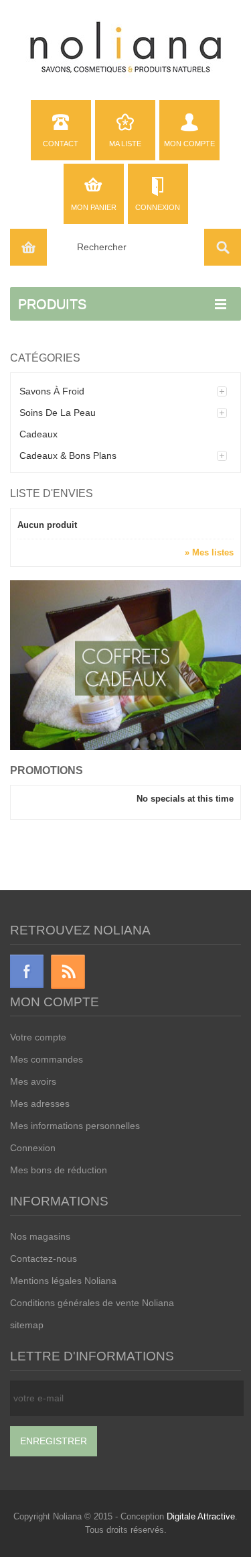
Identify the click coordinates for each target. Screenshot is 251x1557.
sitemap (27, 1325)
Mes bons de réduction (58, 1170)
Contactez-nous (43, 1258)
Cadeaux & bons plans (67, 455)
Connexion (157, 207)
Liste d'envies (51, 493)
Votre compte (38, 1037)
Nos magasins (40, 1236)
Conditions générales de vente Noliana (92, 1302)
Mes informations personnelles (75, 1125)
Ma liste (125, 144)
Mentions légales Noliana (63, 1280)
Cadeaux (38, 434)
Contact (60, 144)
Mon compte (189, 144)
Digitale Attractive (201, 1516)
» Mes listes (209, 552)
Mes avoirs (33, 1081)
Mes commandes (46, 1059)
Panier (28, 247)
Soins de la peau (57, 412)
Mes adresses (40, 1103)
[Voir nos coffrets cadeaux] (125, 664)
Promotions (46, 770)
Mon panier (93, 207)
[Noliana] (125, 48)
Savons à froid (51, 391)
